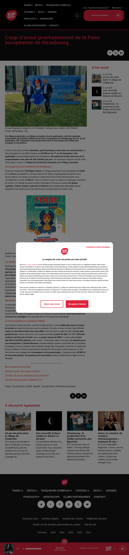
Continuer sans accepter (98, 246)
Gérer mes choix (52, 304)
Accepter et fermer (77, 304)
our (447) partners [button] (31, 264)
